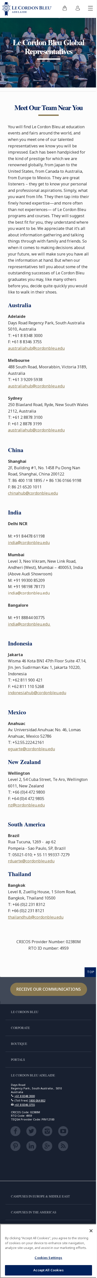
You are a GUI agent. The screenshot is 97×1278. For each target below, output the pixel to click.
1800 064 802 (37, 1100)
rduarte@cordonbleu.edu (31, 861)
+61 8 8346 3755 (24, 1105)
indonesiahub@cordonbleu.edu (37, 692)
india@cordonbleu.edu (29, 542)
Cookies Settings (48, 1257)
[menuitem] (64, 9)
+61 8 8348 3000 (24, 1096)
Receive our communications (48, 989)
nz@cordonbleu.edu (26, 805)
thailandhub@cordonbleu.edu (35, 917)
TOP (91, 972)
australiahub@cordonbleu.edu (36, 348)
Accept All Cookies (48, 1270)
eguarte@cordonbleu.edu (31, 749)
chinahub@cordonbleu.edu (33, 493)
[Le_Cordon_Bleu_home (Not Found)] (28, 9)
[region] (48, 1251)
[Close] (91, 1230)
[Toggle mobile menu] (90, 9)
